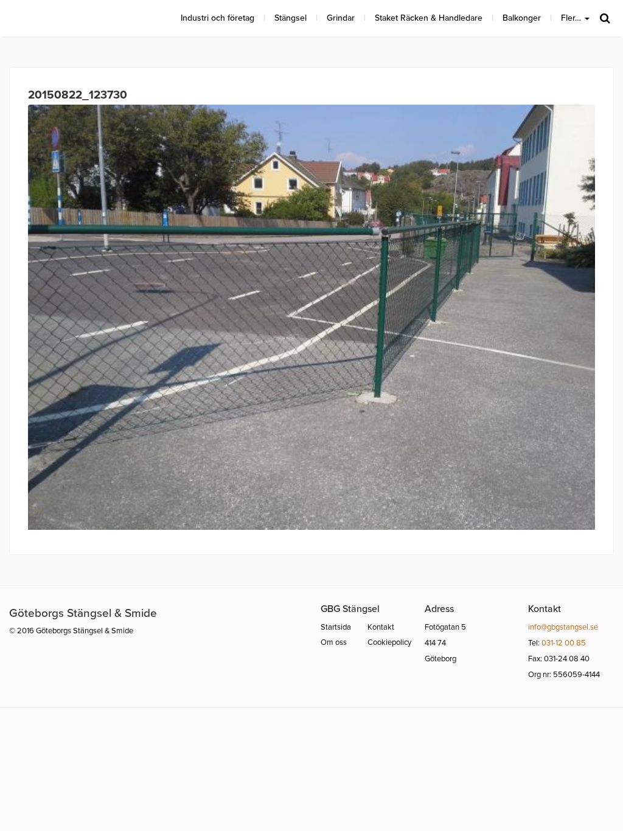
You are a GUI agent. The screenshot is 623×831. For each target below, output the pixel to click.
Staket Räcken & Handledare (428, 18)
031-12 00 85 (563, 643)
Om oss (334, 642)
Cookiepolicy (389, 642)
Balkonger (522, 18)
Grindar (341, 18)
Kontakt (380, 627)
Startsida (336, 627)
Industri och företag (217, 18)
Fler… (572, 18)
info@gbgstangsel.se (563, 627)
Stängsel (290, 18)
